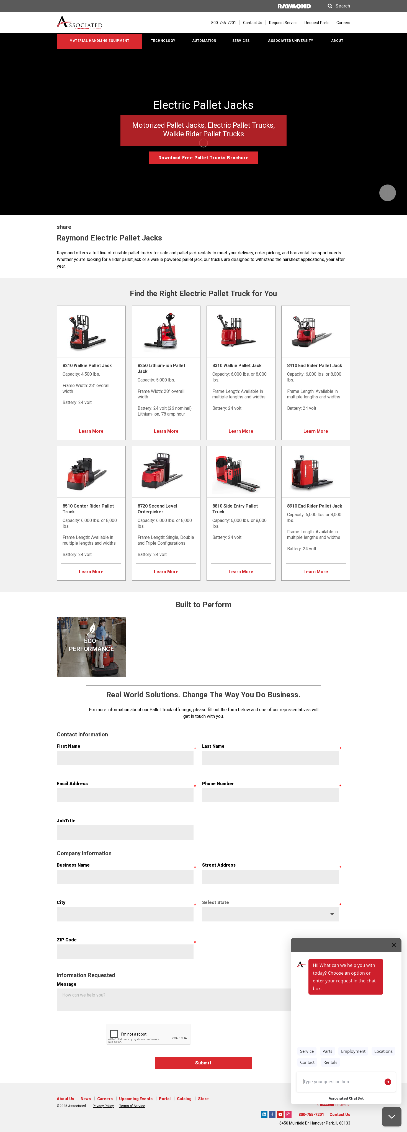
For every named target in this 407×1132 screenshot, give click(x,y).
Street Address (219, 865)
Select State (215, 902)
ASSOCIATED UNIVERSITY (290, 41)
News (86, 1099)
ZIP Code (67, 940)
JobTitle (66, 820)
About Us (65, 1099)
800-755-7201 (311, 1114)
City (61, 902)
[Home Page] (89, 23)
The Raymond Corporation (264, 1113)
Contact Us (252, 23)
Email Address (72, 783)
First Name (68, 746)
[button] (333, 6)
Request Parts (317, 23)
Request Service (283, 23)
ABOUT (337, 41)
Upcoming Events (136, 1099)
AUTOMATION (204, 41)
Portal (165, 1099)
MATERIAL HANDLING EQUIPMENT (99, 41)
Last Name (213, 746)
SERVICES (241, 41)
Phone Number (218, 783)
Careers (343, 23)
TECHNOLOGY (163, 41)
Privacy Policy (103, 1106)
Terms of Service (132, 1106)
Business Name (73, 865)
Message (66, 984)
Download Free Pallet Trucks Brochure (203, 157)
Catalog (184, 1099)
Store (203, 1099)
